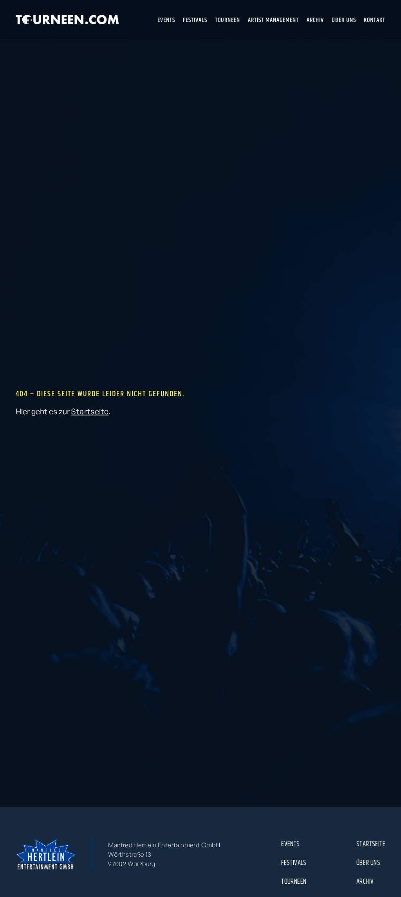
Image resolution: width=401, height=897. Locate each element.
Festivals (294, 862)
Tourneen (293, 881)
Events (290, 844)
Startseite (89, 411)
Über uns (368, 862)
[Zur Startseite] (67, 19)
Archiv (365, 881)
